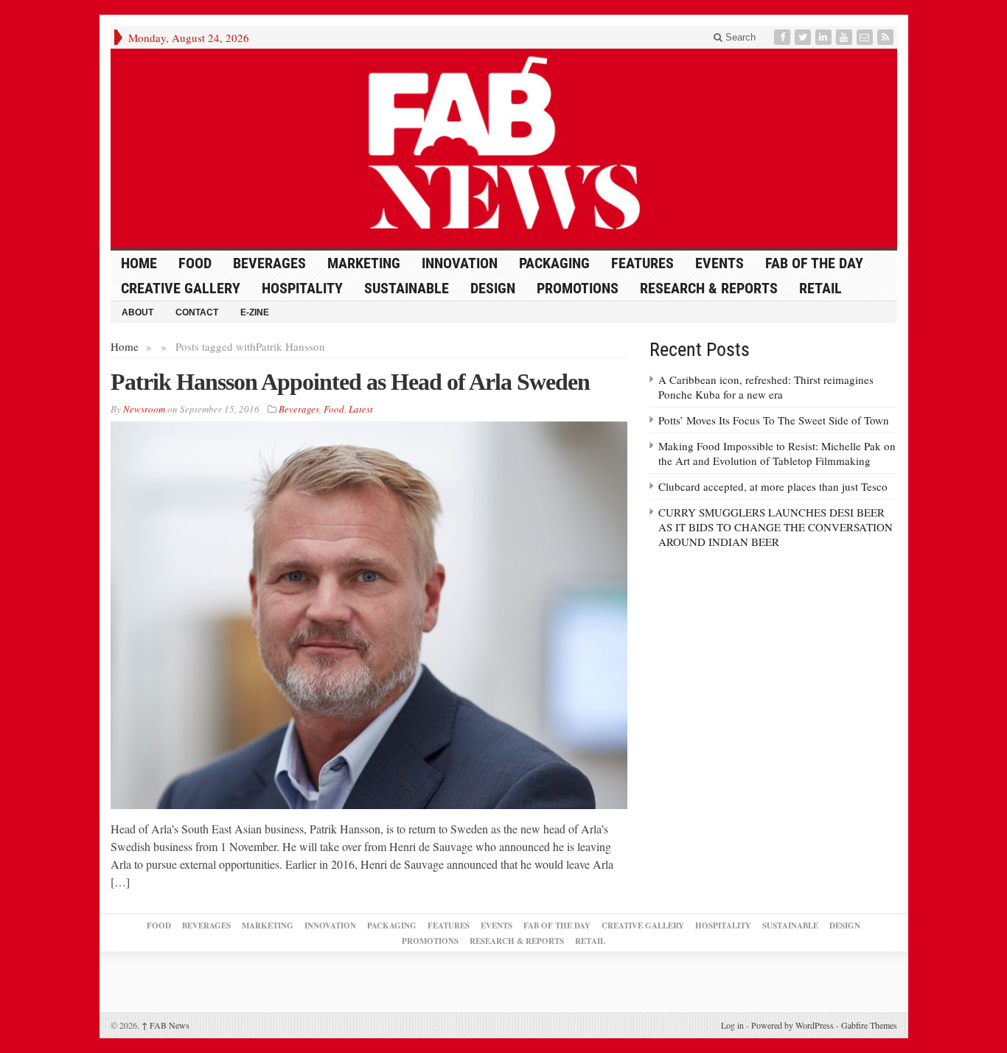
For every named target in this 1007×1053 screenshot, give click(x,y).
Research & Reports (709, 288)
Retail (820, 288)
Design (492, 288)
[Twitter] (804, 37)
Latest (361, 409)
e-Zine (254, 312)
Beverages (269, 263)
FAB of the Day (814, 263)
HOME (139, 263)
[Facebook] (783, 37)
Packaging (554, 263)
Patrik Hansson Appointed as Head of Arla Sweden (350, 381)
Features (642, 263)
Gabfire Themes (869, 1025)
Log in (732, 1025)
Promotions (578, 288)
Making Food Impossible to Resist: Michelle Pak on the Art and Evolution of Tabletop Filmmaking (777, 453)
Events (719, 263)
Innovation (460, 263)
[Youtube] (845, 37)
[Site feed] (887, 37)
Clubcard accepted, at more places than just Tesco (773, 486)
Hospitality (302, 288)
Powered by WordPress (792, 1025)
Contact (196, 312)
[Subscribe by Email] (866, 37)
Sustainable (406, 288)
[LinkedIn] (825, 37)
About (137, 312)
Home (125, 346)
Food (195, 263)
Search (739, 37)
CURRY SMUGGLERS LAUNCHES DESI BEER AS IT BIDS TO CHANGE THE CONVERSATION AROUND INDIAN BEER (775, 527)
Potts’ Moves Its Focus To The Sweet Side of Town (773, 420)
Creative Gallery (180, 288)
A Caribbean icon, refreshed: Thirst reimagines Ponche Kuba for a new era (766, 387)
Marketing (363, 263)
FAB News (165, 1025)
